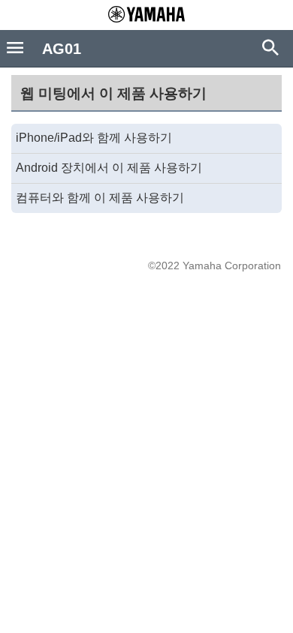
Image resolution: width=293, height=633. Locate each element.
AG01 (61, 48)
